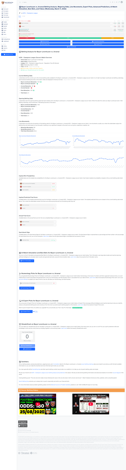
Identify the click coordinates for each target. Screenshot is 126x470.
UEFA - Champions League (30, 13)
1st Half (23, 16)
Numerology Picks (27, 288)
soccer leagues (116, 373)
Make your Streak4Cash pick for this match (33, 70)
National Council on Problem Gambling (61, 385)
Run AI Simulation (26, 261)
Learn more (46, 236)
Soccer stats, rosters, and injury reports (32, 68)
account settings (23, 279)
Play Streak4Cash (27, 345)
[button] (122, 2)
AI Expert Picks (26, 311)
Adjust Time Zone (33, 66)
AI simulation (56, 364)
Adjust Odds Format (69, 80)
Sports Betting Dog (24, 381)
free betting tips (36, 369)
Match (20, 16)
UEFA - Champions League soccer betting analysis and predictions (48, 373)
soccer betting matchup (87, 364)
